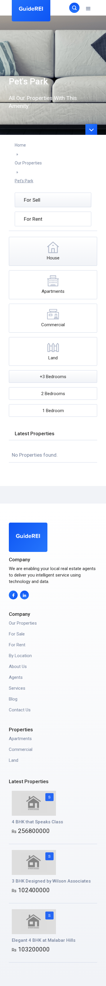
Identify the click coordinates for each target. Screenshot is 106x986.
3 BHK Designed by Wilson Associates (51, 881)
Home (20, 145)
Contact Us (20, 710)
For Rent (17, 644)
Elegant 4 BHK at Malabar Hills (43, 940)
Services (17, 688)
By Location (20, 655)
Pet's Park (24, 180)
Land (13, 760)
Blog (13, 699)
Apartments (20, 738)
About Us (18, 666)
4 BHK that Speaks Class (37, 821)
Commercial (20, 749)
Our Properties (28, 163)
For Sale (17, 634)
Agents (16, 677)
